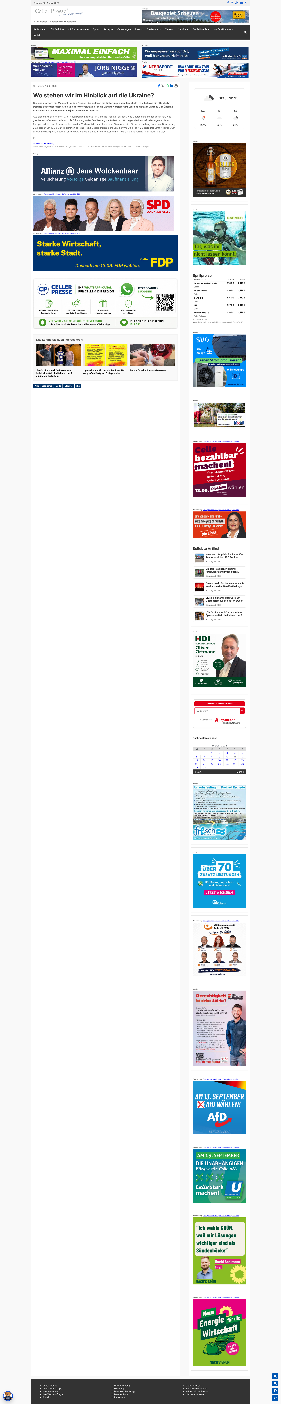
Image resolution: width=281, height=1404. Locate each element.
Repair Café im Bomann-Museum (148, 370)
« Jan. (198, 771)
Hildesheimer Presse (197, 1391)
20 (196, 763)
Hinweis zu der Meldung (43, 143)
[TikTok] (236, 2)
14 (204, 760)
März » (240, 771)
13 (196, 760)
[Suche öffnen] (245, 32)
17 (227, 760)
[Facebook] (228, 2)
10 (227, 756)
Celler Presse (49, 1385)
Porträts (47, 1397)
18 (235, 760)
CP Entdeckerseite (78, 29)
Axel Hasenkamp (43, 386)
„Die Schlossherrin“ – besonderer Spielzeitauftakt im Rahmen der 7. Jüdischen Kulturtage (54, 373)
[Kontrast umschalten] (275, 1391)
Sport (96, 29)
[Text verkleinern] (275, 1383)
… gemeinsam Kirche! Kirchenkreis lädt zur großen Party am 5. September (104, 372)
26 (242, 763)
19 (242, 760)
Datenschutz (121, 1394)
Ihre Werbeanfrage (52, 1394)
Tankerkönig (202, 322)
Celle (54, 86)
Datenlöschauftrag (124, 1391)
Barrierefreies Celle (196, 1388)
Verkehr (169, 29)
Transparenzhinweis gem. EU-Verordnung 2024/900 (59, 62)
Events (139, 29)
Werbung (119, 1388)
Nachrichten (39, 29)
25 (234, 763)
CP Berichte (57, 29)
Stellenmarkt (154, 29)
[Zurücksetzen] (275, 1398)
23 (219, 763)
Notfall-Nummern (223, 29)
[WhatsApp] (246, 2)
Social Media (200, 29)
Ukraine (69, 386)
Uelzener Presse (195, 1394)
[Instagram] (232, 2)
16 (219, 760)
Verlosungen (124, 29)
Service (182, 29)
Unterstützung (122, 1385)
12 (242, 756)
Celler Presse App (52, 1388)
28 (204, 767)
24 (227, 763)
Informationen (50, 1391)
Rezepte (108, 29)
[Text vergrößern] (275, 1376)
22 (211, 763)
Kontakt (37, 35)
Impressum (120, 1397)
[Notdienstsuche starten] (242, 711)
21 (204, 763)
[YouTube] (241, 2)
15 (212, 760)
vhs (78, 386)
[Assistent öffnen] (8, 1396)
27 (196, 767)
